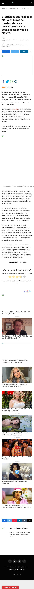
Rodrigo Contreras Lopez (13, 40)
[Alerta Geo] (17, 3)
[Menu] (3, 3)
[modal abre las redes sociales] (15, 81)
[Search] (31, 3)
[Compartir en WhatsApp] (11, 81)
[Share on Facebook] (6, 51)
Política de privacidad (11, 567)
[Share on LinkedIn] (24, 51)
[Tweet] (7, 81)
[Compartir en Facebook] (3, 81)
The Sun (15, 109)
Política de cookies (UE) (17, 569)
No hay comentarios (22, 44)
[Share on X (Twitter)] (15, 51)
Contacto (24, 567)
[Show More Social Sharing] (30, 51)
